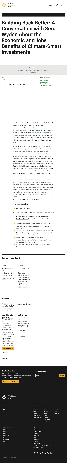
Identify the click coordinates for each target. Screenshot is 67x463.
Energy (45, 413)
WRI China (4, 433)
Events (35, 429)
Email (38, 376)
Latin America (37, 415)
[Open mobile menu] (64, 5)
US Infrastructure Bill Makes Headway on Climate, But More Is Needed (8, 271)
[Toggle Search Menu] (57, 5)
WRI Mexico (4, 441)
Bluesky (45, 453)
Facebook (34, 453)
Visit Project (6, 352)
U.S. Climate (23, 314)
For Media (36, 433)
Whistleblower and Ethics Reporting (42, 445)
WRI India (4, 437)
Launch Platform (8, 349)
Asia (35, 411)
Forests (46, 417)
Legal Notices (37, 443)
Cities (45, 409)
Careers (35, 437)
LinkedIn (40, 453)
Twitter (48, 453)
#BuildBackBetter (46, 85)
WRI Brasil (4, 431)
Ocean (45, 421)
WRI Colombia (5, 435)
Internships (36, 439)
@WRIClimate (44, 80)
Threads (42, 453)
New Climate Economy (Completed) (7, 316)
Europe (35, 413)
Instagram (37, 453)
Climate (4, 79)
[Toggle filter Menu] (60, 5)
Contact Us (36, 427)
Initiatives (4, 407)
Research (4, 403)
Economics (57, 409)
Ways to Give (15, 381)
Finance (57, 413)
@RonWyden (44, 83)
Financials (36, 435)
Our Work (36, 403)
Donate (50, 5)
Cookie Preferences (38, 447)
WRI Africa (4, 429)
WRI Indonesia (5, 439)
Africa (35, 409)
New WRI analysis (18, 180)
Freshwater (47, 419)
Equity (56, 411)
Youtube (51, 453)
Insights (4, 410)
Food (45, 415)
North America (37, 417)
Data (3, 405)
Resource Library (38, 431)
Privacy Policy (37, 441)
